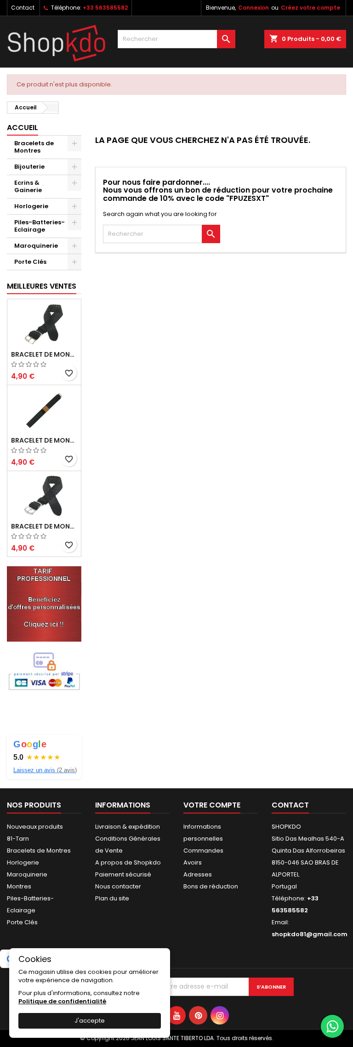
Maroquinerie (36, 245)
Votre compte (211, 805)
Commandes (203, 850)
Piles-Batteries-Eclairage (39, 226)
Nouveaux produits (35, 826)
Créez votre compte (310, 7)
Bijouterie (29, 166)
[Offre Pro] (44, 603)
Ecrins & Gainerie (28, 186)
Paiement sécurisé (123, 874)
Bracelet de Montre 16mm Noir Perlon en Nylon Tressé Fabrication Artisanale (44, 354)
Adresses (197, 874)
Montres (19, 886)
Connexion (253, 7)
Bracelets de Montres (34, 147)
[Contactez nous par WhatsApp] (332, 1026)
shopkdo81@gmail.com (309, 934)
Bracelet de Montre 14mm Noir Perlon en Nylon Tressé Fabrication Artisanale (44, 526)
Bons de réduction (210, 886)
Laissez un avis (45, 770)
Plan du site (112, 898)
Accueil (22, 127)
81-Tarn (18, 838)
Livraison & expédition (127, 826)
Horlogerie (31, 206)
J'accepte (89, 1020)
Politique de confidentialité (62, 1001)
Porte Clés (30, 261)
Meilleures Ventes (41, 286)
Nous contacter (118, 886)
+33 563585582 (105, 7)
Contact (22, 7)
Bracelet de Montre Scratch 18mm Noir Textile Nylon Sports (44, 440)
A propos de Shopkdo (128, 862)
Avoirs (192, 862)
